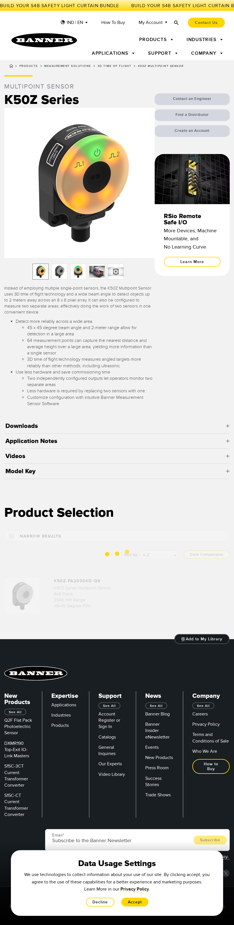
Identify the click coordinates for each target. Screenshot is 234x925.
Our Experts (110, 764)
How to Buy (113, 22)
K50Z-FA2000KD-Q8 (77, 581)
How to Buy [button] (211, 766)
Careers (200, 714)
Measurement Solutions (67, 66)
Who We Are (204, 751)
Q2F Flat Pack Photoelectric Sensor (18, 726)
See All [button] (15, 712)
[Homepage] (11, 67)
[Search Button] (176, 22)
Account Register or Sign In (109, 720)
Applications (63, 705)
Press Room (157, 768)
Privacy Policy (206, 724)
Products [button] (153, 39)
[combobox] (159, 554)
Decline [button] (100, 902)
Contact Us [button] (206, 22)
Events (152, 747)
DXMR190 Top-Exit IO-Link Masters (16, 750)
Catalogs (107, 737)
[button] (79, 183)
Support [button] (160, 53)
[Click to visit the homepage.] (44, 40)
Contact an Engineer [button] (192, 99)
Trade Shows (158, 795)
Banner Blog (157, 714)
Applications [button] (111, 53)
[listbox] (79, 271)
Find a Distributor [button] (192, 114)
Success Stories (153, 781)
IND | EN (75, 22)
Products (28, 66)
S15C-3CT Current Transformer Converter (16, 775)
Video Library (111, 774)
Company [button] (204, 53)
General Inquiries (107, 750)
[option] (41, 272)
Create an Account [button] (192, 130)
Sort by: (131, 555)
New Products (159, 757)
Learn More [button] (192, 261)
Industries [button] (202, 39)
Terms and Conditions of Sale (210, 738)
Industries (61, 715)
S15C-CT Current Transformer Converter (16, 805)
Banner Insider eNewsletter (157, 730)
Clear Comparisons (206, 554)
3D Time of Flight (115, 66)
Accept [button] (135, 902)
